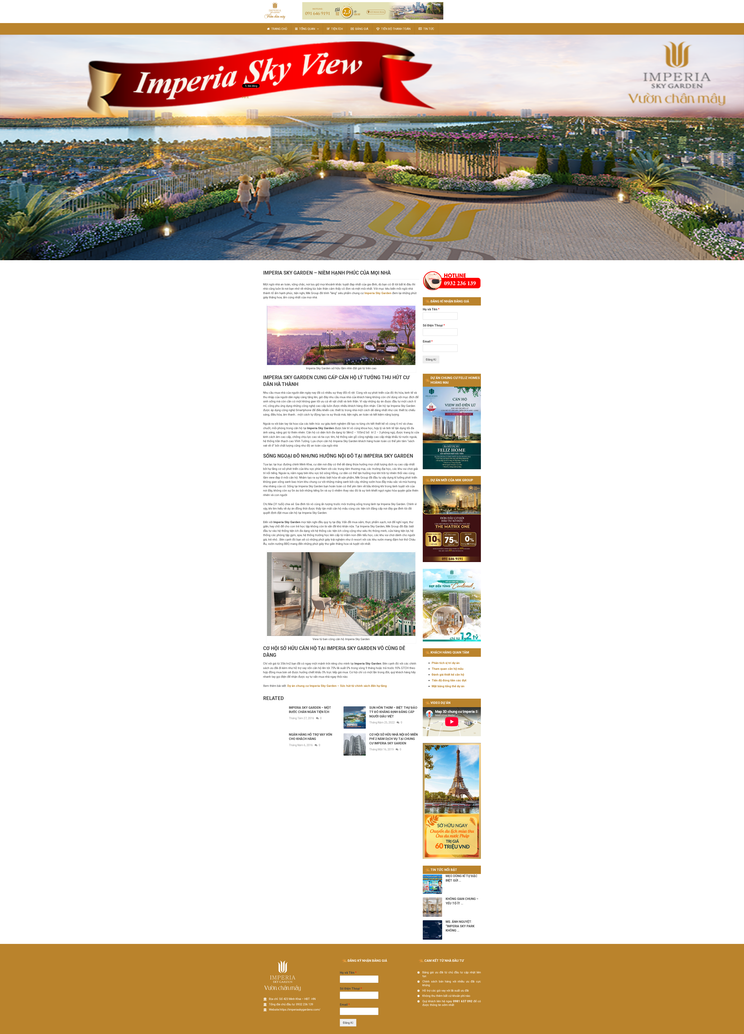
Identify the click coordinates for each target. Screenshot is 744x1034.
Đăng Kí (431, 359)
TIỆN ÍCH (336, 29)
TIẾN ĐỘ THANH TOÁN (395, 29)
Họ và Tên (431, 309)
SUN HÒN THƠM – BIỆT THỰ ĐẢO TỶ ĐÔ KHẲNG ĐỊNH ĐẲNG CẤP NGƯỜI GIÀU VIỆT (393, 712)
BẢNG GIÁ (361, 29)
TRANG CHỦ (278, 29)
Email (428, 341)
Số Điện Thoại (434, 325)
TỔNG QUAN (306, 29)
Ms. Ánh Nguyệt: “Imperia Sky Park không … (460, 926)
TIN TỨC (428, 29)
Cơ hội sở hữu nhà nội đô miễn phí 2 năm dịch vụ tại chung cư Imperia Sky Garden (393, 739)
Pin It (245, 97)
